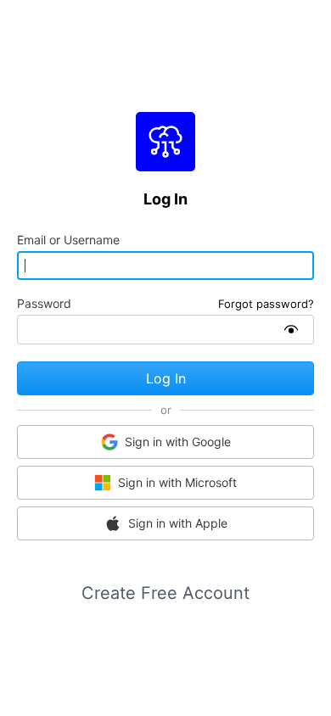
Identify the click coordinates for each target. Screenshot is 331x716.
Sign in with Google (178, 441)
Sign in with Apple (177, 523)
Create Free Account (165, 593)
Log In (166, 378)
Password (44, 303)
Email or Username (68, 240)
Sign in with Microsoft (177, 482)
